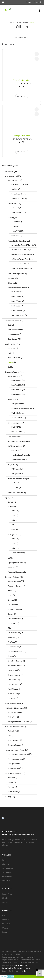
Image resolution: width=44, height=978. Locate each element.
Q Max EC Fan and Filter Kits (21, 254)
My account (6, 924)
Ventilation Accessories (16, 288)
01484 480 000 (11, 832)
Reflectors (11, 567)
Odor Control (12, 339)
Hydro (10, 353)
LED (9, 558)
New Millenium (13, 689)
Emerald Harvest (14, 633)
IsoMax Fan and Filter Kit (20, 250)
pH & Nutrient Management (14, 708)
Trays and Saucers (14, 745)
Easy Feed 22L (17, 390)
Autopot (11, 399)
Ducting (11, 218)
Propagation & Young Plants (14, 750)
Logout (4, 932)
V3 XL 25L (15, 487)
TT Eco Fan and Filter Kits (20, 264)
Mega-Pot (11, 465)
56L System (16, 473)
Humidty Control (14, 334)
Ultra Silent (15, 236)
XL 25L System (17, 418)
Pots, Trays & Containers (13, 727)
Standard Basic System (20, 455)
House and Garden (14, 665)
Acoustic (15, 222)
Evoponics (11, 637)
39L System (16, 469)
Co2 (9, 325)
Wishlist (5, 928)
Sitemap (5, 902)
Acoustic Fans (13, 180)
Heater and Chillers (14, 437)
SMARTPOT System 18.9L (21, 408)
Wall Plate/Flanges (18, 315)
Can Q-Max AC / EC (18, 184)
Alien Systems (13, 376)
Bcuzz (10, 595)
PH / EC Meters (13, 712)
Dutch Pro (11, 623)
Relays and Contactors (16, 572)
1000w (14, 511)
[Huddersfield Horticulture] (22, 12)
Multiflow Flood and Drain (17, 479)
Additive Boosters (14, 581)
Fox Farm (11, 642)
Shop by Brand (7, 872)
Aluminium (15, 226)
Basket (4, 915)
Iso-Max (14, 189)
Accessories (9, 171)
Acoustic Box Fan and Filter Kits (23, 245)
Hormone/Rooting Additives (18, 754)
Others (28, 80)
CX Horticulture (13, 619)
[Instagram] (25, 947)
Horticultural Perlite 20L (22, 139)
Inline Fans (12, 278)
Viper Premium (17, 212)
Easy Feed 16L (17, 385)
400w (13, 520)
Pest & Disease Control (13, 703)
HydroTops (12, 670)
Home (12, 22)
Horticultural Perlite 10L (22, 83)
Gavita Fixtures (17, 553)
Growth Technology (15, 661)
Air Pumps (11, 777)
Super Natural (13, 694)
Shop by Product (8, 868)
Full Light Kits (12, 535)
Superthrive (12, 698)
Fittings (10, 782)
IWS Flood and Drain (15, 446)
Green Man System (15, 423)
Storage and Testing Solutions (18, 722)
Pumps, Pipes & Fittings (13, 773)
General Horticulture (15, 651)
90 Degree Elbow (17, 292)
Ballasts (10, 502)
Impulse (24, 971)
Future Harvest (13, 647)
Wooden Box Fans (18, 198)
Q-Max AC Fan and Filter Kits (21, 259)
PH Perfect (12, 717)
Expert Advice (7, 876)
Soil (9, 367)
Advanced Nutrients (15, 586)
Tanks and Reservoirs (15, 493)
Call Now (3, 976)
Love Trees (12, 680)
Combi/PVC (16, 231)
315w (13, 515)
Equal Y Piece (16, 301)
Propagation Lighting (15, 759)
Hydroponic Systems (12, 372)
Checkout (5, 920)
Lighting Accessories (15, 563)
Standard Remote (18, 460)
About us (5, 864)
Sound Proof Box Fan (19, 194)
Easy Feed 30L (17, 394)
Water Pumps (13, 791)
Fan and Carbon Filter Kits (17, 241)
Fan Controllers (13, 330)
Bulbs (10, 507)
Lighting (7, 498)
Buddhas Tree (13, 609)
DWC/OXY (15, 427)
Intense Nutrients (14, 675)
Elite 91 (10, 628)
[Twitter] (22, 947)
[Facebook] (18, 947)
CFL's (13, 529)
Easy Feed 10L (17, 380)
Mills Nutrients (13, 684)
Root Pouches (13, 740)
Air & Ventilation (10, 176)
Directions (10, 976)
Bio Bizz (11, 600)
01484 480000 (21, 965)
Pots (9, 735)
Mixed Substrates (14, 358)
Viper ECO (15, 208)
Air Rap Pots (12, 731)
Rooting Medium (14, 768)
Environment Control (12, 321)
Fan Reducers (16, 306)
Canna (10, 614)
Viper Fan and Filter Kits (20, 268)
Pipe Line (11, 787)
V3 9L (13, 483)
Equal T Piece (16, 296)
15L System (16, 404)
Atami (10, 590)
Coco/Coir (11, 348)
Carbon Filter (12, 204)
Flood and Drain (17, 432)
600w (13, 525)
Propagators (12, 763)
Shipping (5, 898)
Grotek (10, 656)
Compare (37, 54)
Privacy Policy (7, 894)
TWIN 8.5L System (18, 413)
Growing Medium (22, 22)
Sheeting (8, 797)
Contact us (6, 881)
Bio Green (11, 605)
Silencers (11, 283)
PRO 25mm (15, 450)
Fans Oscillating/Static (16, 274)
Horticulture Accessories (17, 441)
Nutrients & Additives (12, 577)
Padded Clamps (17, 310)
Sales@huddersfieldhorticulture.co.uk (21, 834)
